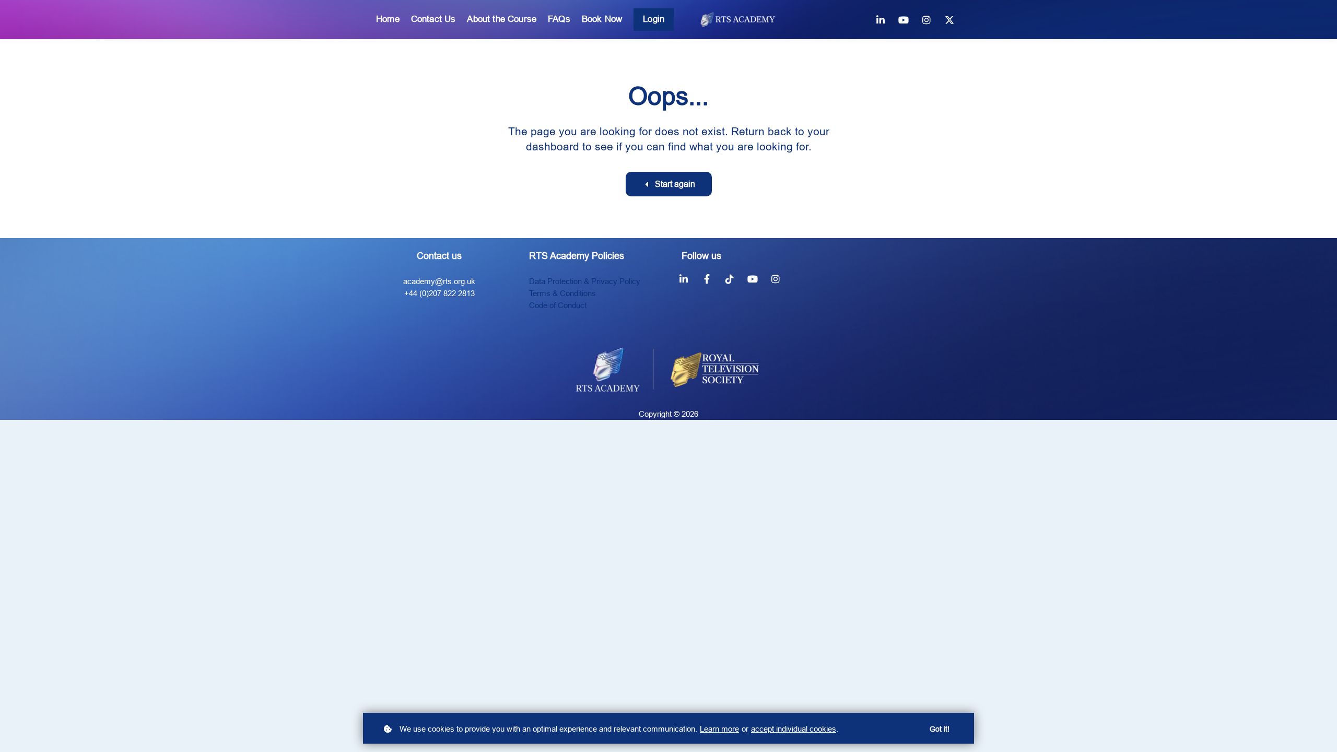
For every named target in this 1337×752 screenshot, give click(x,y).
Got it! (939, 729)
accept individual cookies (793, 728)
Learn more (719, 728)
